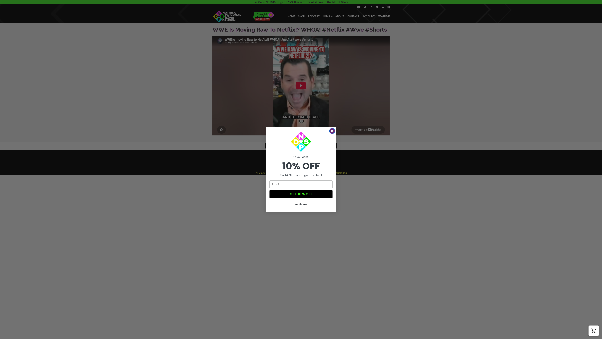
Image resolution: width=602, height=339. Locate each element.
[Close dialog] (332, 131)
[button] (594, 331)
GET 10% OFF (301, 194)
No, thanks (301, 204)
